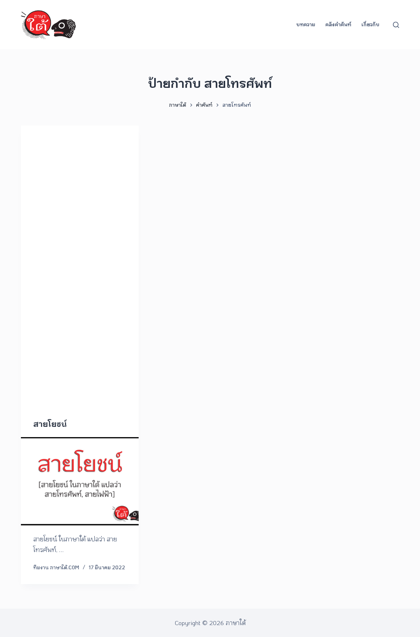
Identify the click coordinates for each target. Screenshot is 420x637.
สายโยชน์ (49, 423)
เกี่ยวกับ (370, 24)
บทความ (305, 24)
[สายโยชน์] (80, 481)
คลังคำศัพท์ (338, 24)
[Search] (396, 25)
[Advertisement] (79, 283)
